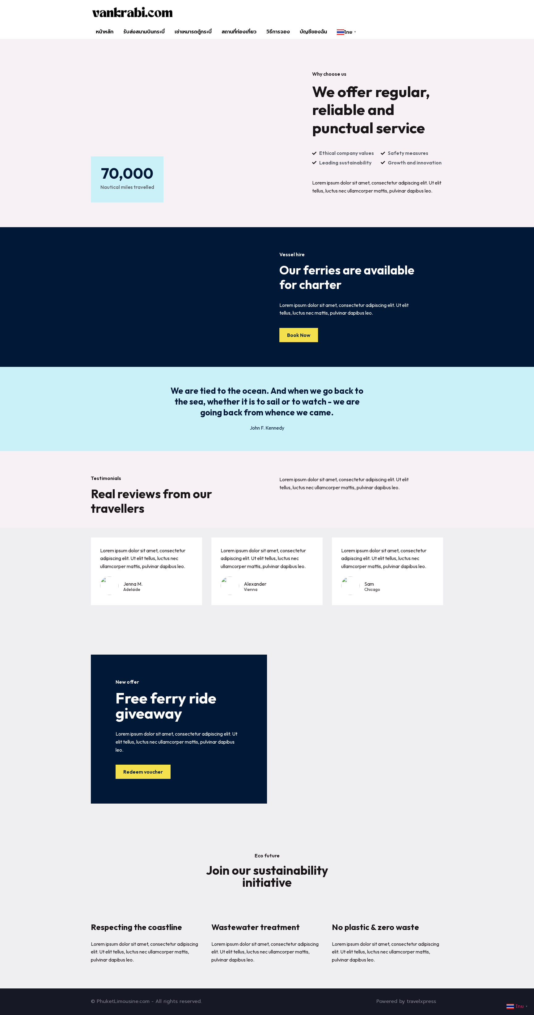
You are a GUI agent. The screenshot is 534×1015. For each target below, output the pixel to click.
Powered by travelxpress (406, 1001)
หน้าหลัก (104, 32)
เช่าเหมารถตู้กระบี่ (193, 32)
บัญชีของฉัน (313, 32)
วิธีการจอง (278, 32)
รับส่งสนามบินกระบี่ (144, 32)
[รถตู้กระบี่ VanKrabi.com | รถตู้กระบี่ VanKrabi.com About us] (132, 12)
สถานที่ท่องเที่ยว (239, 32)
